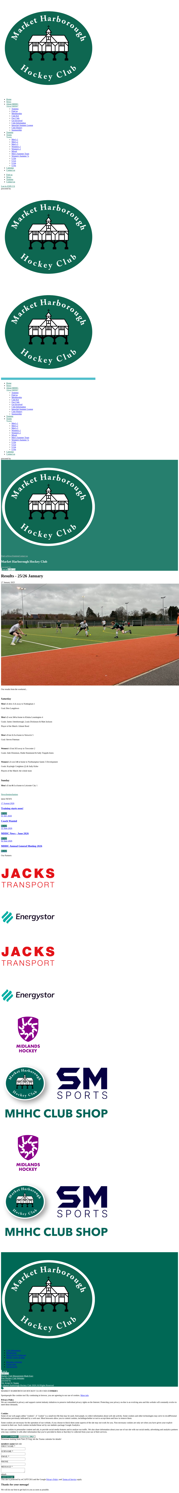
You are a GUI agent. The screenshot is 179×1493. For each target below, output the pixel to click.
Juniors (15, 794)
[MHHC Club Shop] (56, 1132)
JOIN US (11, 186)
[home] (48, 379)
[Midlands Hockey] (28, 1053)
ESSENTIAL (27, 1437)
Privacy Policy (52, 1479)
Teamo (16, 1383)
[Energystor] (28, 936)
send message (7, 1477)
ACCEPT (9, 1437)
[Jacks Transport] (28, 897)
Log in (4, 186)
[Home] (48, 95)
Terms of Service (70, 1479)
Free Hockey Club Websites (12, 1378)
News (3, 794)
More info (84, 1395)
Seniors (9, 794)
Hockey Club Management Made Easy (17, 1376)
